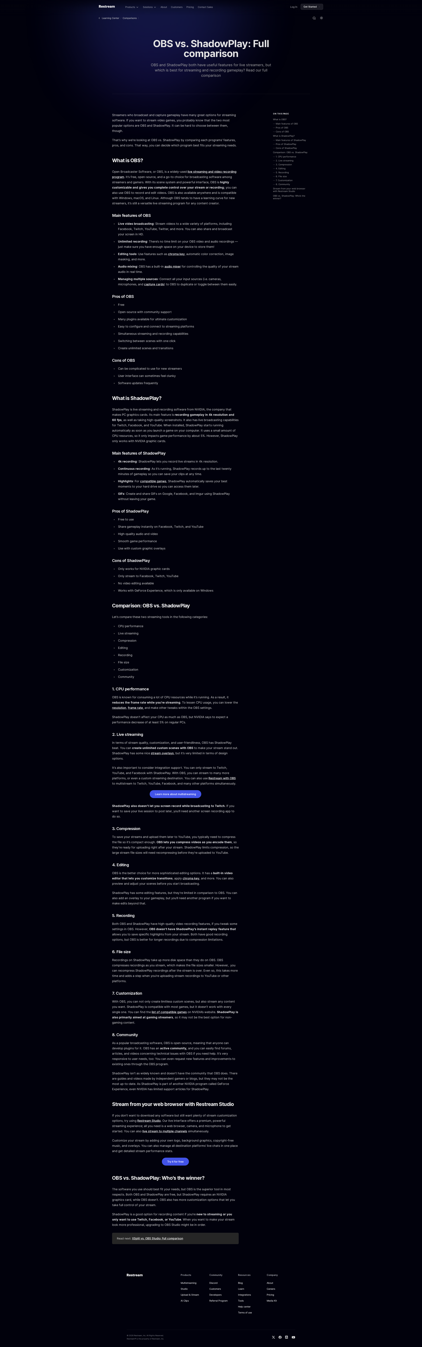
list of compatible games (169, 1012)
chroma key (176, 254)
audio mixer (173, 266)
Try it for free (175, 1161)
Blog (240, 1282)
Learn (241, 1288)
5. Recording (282, 172)
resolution (119, 707)
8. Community (283, 184)
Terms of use (245, 1312)
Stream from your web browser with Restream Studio (289, 189)
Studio (184, 1288)
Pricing (190, 7)
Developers (215, 1294)
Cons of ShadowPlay (286, 148)
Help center (244, 1306)
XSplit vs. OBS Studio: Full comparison (157, 1238)
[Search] (314, 18)
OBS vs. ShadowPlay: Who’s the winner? (289, 197)
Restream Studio (149, 1120)
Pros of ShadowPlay (286, 144)
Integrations (244, 1294)
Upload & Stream (190, 1294)
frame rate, (136, 707)
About (164, 7)
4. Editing (281, 168)
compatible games (153, 481)
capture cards (154, 284)
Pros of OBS (282, 127)
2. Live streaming (284, 160)
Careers (271, 1288)
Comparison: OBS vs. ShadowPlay (290, 152)
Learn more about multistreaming (175, 794)
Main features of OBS (287, 123)
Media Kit (272, 1300)
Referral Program (218, 1300)
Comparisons (130, 18)
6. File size (281, 176)
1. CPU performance (286, 156)
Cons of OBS (282, 131)
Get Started (310, 6)
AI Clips (185, 1300)
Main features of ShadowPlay (291, 140)
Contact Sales (205, 7)
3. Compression (284, 164)
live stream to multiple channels (164, 1131)
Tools (241, 1300)
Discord (213, 1282)
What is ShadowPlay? (284, 136)
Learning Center (110, 18)
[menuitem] (132, 7)
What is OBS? (280, 119)
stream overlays (162, 753)
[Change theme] (321, 18)
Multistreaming (188, 1282)
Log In (293, 6)
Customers (176, 7)
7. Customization (284, 180)
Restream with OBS (222, 778)
